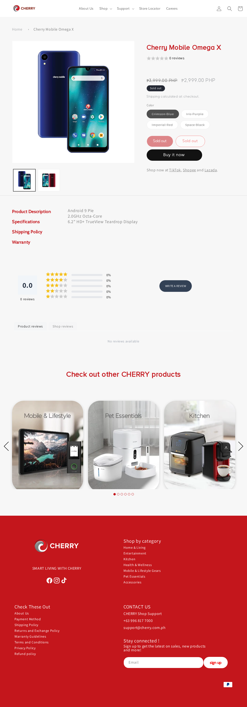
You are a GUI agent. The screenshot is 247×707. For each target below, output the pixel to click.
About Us (21, 613)
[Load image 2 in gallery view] (49, 180)
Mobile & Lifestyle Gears (142, 570)
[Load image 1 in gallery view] (24, 180)
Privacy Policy (24, 648)
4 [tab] (125, 494)
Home (17, 29)
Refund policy (25, 654)
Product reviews (30, 326)
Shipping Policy (26, 625)
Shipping (153, 96)
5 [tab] (129, 494)
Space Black (197, 125)
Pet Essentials (134, 576)
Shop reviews (63, 326)
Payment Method (27, 619)
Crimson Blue (165, 115)
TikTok (175, 170)
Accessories (133, 582)
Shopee (189, 170)
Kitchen (129, 559)
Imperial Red (165, 125)
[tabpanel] (48, 441)
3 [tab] (122, 494)
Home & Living (135, 547)
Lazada (211, 170)
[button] (105, 8)
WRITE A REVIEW (175, 286)
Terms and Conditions (31, 642)
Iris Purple (197, 115)
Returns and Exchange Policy (36, 630)
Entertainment (135, 553)
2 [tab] (118, 494)
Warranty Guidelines (30, 636)
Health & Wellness (138, 565)
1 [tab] (114, 494)
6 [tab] (132, 494)
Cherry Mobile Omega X (54, 29)
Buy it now (174, 155)
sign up (215, 662)
